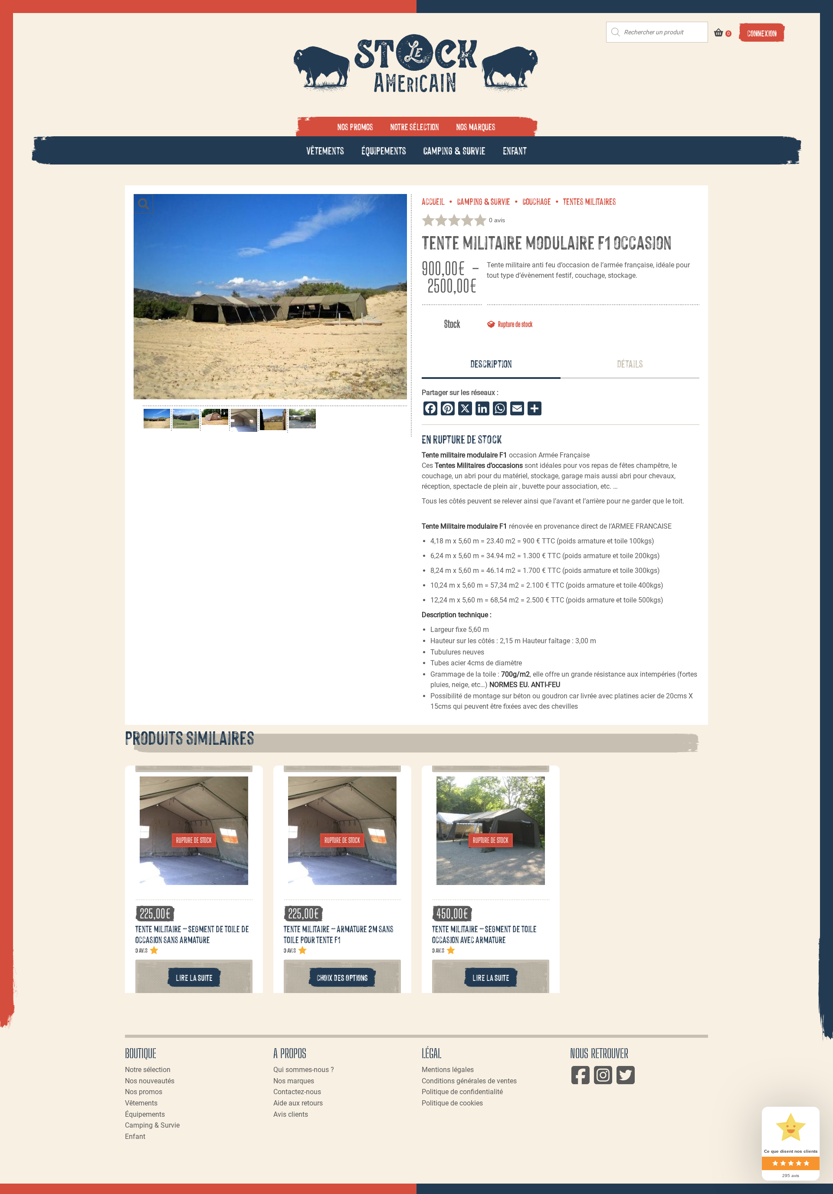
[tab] (491, 364)
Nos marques (475, 126)
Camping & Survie (454, 150)
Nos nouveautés (149, 1081)
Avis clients (290, 1114)
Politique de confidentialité (462, 1092)
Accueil (433, 201)
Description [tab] (491, 363)
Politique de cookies (452, 1103)
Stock (452, 324)
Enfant (515, 150)
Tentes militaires (589, 201)
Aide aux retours (298, 1103)
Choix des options (342, 977)
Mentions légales (448, 1070)
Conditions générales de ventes (469, 1081)
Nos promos (355, 126)
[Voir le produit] (194, 880)
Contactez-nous (297, 1092)
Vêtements (325, 150)
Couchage (536, 201)
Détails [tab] (630, 363)
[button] (143, 204)
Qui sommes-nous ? (303, 1070)
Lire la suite (194, 977)
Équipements (383, 150)
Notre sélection (414, 126)
